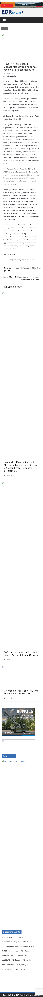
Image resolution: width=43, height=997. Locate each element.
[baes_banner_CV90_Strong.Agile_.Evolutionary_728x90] (21, 5)
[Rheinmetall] (18, 710)
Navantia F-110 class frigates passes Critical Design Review (22, 269)
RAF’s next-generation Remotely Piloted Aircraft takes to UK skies (21, 653)
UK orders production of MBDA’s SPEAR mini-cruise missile (21, 692)
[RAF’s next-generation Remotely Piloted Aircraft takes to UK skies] (21, 483)
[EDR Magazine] (4, 20)
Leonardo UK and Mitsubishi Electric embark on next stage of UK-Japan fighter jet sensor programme (21, 466)
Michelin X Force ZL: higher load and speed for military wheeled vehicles (20, 278)
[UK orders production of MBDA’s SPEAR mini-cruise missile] (21, 668)
